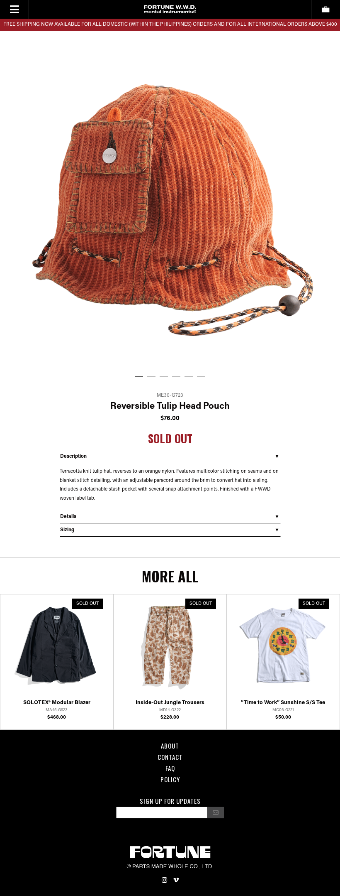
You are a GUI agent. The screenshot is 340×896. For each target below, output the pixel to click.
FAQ (170, 768)
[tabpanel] (170, 200)
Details (68, 516)
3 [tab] (164, 377)
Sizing (67, 530)
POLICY (170, 779)
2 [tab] (151, 377)
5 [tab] (189, 377)
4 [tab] (176, 377)
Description (73, 456)
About (170, 745)
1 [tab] (139, 377)
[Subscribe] (215, 812)
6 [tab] (201, 377)
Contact (170, 756)
